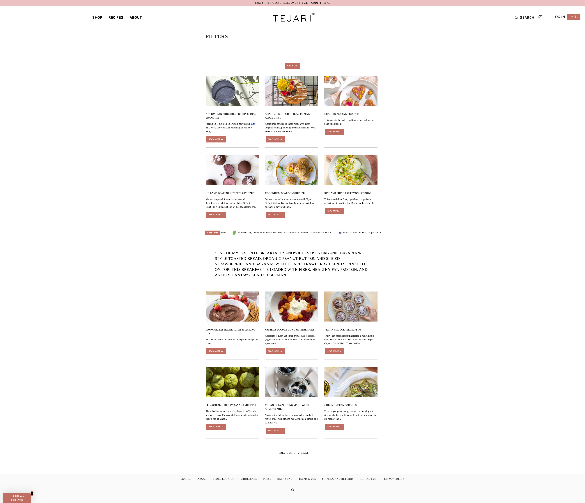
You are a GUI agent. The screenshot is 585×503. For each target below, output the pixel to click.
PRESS (267, 479)
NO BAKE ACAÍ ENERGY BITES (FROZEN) (230, 193)
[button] (17, 498)
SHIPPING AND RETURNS (338, 479)
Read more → (216, 139)
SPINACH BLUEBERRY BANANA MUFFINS (231, 405)
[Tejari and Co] (292, 10)
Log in (559, 17)
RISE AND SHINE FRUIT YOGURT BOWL (348, 193)
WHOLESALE (249, 479)
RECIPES (115, 17)
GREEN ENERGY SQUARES (340, 405)
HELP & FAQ (284, 479)
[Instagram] (540, 17)
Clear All (292, 65)
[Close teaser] (32, 493)
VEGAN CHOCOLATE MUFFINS (343, 329)
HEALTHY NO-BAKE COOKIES (342, 114)
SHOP (97, 17)
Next (306, 452)
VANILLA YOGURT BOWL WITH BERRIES (289, 329)
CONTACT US (368, 479)
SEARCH (186, 479)
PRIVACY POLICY (393, 479)
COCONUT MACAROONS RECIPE (285, 193)
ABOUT (136, 17)
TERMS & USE (307, 479)
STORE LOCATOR (224, 479)
